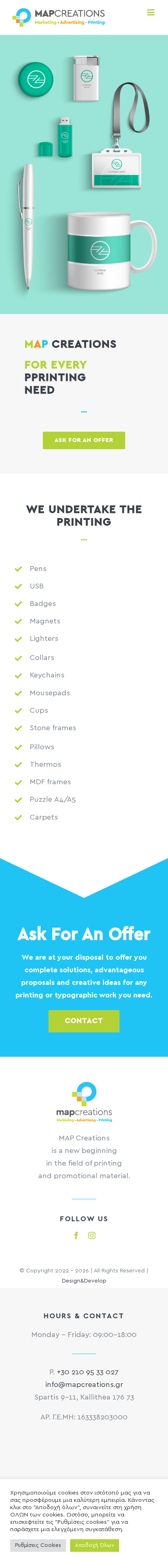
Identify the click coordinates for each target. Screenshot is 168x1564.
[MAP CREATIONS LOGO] (84, 1085)
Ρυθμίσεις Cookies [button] (38, 1545)
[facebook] (76, 1235)
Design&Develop (84, 1281)
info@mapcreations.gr (84, 1385)
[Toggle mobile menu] (151, 12)
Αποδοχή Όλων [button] (94, 1545)
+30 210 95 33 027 (88, 1372)
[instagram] (91, 1235)
